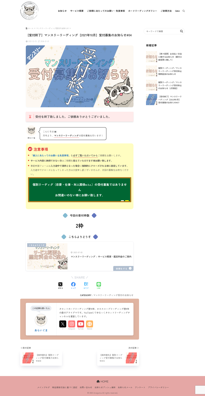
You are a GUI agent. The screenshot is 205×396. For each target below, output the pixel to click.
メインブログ (43, 387)
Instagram (71, 329)
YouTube (81, 329)
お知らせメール (125, 387)
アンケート (140, 387)
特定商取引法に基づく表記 (64, 387)
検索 (182, 31)
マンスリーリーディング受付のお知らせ (113, 295)
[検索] (182, 10)
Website (89, 329)
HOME (104, 381)
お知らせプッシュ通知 (105, 387)
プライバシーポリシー (158, 387)
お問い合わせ (86, 387)
